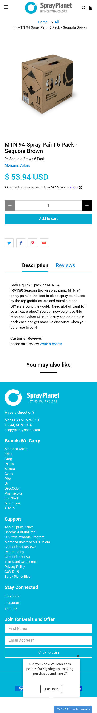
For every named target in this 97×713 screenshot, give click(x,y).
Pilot (8, 478)
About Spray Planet (19, 527)
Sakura (10, 469)
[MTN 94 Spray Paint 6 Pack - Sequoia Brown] (48, 84)
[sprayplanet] (48, 8)
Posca (9, 464)
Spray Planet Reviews (20, 547)
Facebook (12, 596)
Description (35, 265)
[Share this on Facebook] (20, 242)
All (57, 22)
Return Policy (14, 552)
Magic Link (12, 503)
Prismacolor (13, 493)
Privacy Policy (15, 567)
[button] (57, 709)
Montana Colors (17, 165)
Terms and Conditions (20, 562)
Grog (8, 459)
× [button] (78, 656)
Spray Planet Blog (18, 576)
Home (43, 22)
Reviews (65, 265)
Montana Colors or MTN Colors (27, 542)
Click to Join (48, 652)
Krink (8, 454)
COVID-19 (12, 571)
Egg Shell (11, 498)
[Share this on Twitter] (9, 242)
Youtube (11, 609)
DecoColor (12, 488)
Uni (7, 483)
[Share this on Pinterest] (32, 242)
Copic (9, 473)
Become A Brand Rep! (20, 532)
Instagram (12, 602)
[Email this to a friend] (44, 242)
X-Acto (10, 508)
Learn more (51, 689)
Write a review (51, 344)
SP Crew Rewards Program (24, 537)
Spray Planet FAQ (17, 557)
